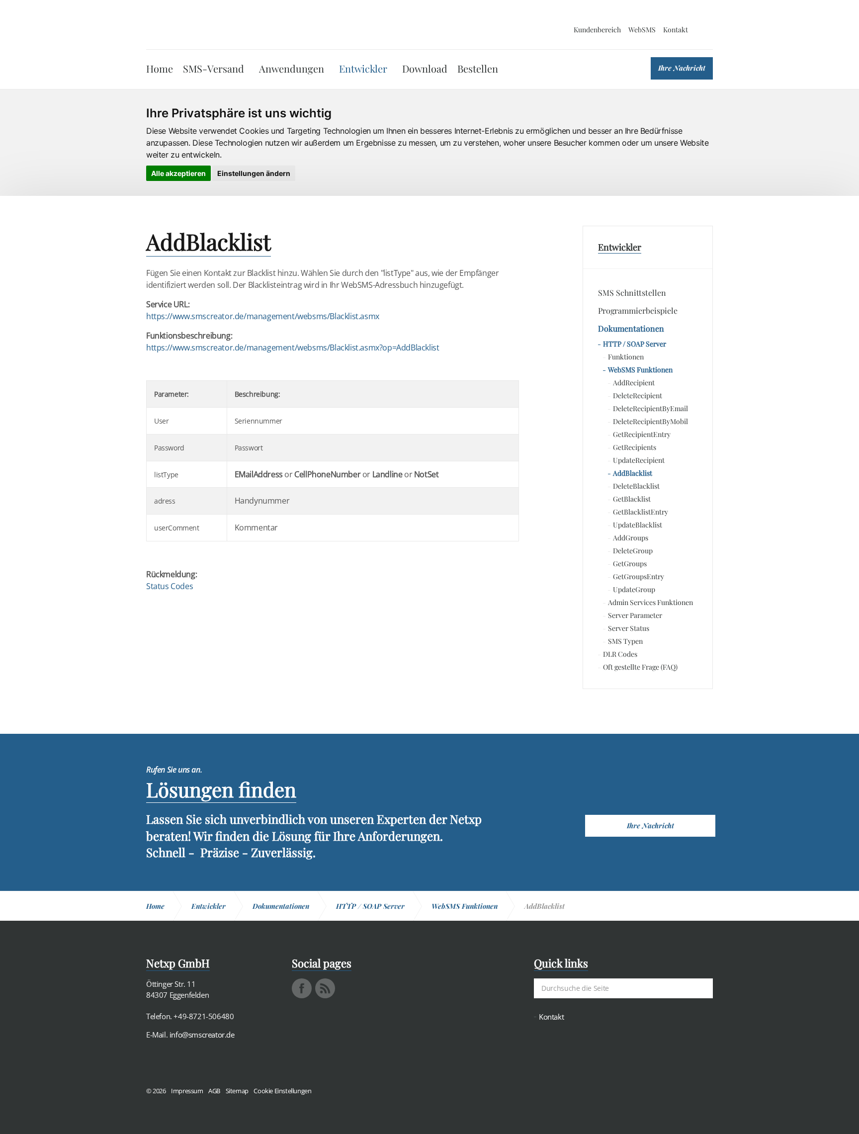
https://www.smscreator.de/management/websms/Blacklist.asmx (262, 316)
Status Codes (169, 586)
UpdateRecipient (639, 460)
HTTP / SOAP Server (634, 344)
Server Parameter (635, 615)
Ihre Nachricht (681, 68)
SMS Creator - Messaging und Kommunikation (194, 25)
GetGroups (630, 563)
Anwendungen (291, 68)
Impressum (187, 1090)
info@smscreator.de (202, 1035)
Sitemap (237, 1090)
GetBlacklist (632, 499)
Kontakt (675, 29)
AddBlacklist (632, 473)
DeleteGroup (633, 550)
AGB (214, 1090)
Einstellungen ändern (253, 173)
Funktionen (626, 356)
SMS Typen (625, 641)
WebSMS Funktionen (640, 369)
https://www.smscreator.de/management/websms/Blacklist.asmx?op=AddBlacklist (292, 347)
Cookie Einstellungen (282, 1090)
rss (325, 988)
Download (424, 68)
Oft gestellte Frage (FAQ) (640, 667)
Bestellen (477, 68)
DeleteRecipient (637, 395)
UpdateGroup (634, 589)
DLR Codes (620, 654)
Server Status (628, 628)
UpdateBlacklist (637, 524)
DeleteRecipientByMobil (650, 421)
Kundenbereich (597, 29)
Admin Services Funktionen (650, 602)
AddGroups (630, 537)
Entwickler (363, 68)
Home (159, 68)
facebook (302, 988)
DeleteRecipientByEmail (650, 408)
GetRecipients (634, 447)
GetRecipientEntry (642, 434)
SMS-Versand (213, 68)
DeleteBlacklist (636, 486)
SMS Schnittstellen (632, 292)
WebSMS (642, 29)
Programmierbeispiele (638, 310)
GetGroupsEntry (638, 576)
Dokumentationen (631, 328)
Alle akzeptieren (178, 173)
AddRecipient (634, 382)
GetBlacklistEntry (640, 512)
